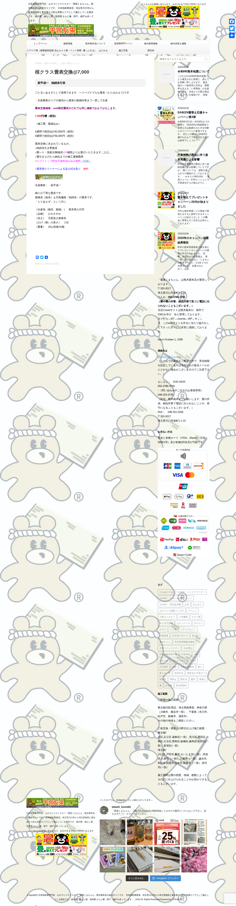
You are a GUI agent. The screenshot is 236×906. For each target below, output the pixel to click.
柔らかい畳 (165, 673)
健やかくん (165, 641)
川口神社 (163, 666)
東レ (200, 666)
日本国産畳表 (187, 666)
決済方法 (178, 673)
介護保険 (163, 635)
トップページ (40, 43)
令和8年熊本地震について (194, 71)
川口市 (192, 660)
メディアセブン (188, 629)
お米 (187, 604)
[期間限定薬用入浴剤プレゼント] (112, 859)
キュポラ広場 (166, 623)
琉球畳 (162, 679)
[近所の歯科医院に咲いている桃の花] (194, 859)
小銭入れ (163, 660)
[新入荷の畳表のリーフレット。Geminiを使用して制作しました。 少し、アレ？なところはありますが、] (194, 832)
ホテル (162, 629)
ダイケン (198, 623)
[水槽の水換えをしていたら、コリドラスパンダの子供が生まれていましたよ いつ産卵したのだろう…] (112, 832)
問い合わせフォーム (169, 356)
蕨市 (193, 679)
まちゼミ (197, 604)
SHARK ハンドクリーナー (191, 592)
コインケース (183, 623)
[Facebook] (231, 21)
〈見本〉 (106, 152)
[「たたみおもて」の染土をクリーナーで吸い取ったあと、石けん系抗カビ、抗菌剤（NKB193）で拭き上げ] (167, 859)
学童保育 (185, 654)
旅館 (174, 666)
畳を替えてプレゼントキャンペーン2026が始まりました (193, 202)
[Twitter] (231, 28)
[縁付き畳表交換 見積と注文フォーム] (49, 177)
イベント (192, 610)
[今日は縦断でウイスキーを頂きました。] (140, 832)
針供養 (168, 685)
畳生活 (183, 679)
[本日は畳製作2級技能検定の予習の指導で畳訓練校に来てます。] (140, 859)
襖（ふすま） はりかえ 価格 (96, 51)
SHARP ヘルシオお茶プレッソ (175, 598)
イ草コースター (167, 616)
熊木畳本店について (95, 43)
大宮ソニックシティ (169, 648)
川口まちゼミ (179, 660)
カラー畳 (196, 616)
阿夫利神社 (181, 685)
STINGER (176, 899)
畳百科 (151, 50)
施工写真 (123, 50)
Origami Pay (166, 592)
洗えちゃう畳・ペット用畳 (67, 50)
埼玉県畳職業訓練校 (184, 641)
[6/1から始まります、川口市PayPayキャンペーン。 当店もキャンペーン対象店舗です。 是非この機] (167, 832)
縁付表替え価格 (178, 43)
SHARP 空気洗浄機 (170, 604)
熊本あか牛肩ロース (197, 673)
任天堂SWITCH (180, 635)
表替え (202, 679)
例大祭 (195, 635)
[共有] (231, 35)
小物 (196, 654)
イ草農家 (183, 616)
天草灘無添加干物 (168, 654)
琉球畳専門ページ (123, 43)
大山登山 (187, 648)
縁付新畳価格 (151, 43)
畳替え (173, 679)
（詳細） (86, 160)
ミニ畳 (173, 629)
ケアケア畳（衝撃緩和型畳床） (40, 51)
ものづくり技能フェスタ (171, 610)
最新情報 (67, 43)
